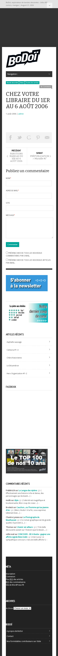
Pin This (38, 137)
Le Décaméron (13, 366)
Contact (10, 636)
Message (10, 215)
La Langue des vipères (28, 490)
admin (21, 114)
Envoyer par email (47, 137)
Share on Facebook (10, 137)
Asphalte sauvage (14, 342)
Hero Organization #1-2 (17, 373)
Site (8, 203)
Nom (8, 178)
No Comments (46, 87)
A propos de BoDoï (15, 631)
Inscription (10, 574)
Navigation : (49, 5)
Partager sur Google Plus (29, 137)
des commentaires (15, 582)
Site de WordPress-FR (15, 585)
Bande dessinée (12, 83)
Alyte (16, 500)
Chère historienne (14, 358)
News (22, 83)
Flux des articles (14, 579)
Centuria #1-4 (12, 350)
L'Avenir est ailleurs (25, 527)
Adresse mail (12, 191)
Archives (9, 608)
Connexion (10, 577)
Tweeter (19, 137)
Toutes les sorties (32, 83)
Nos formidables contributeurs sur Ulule (24, 641)
